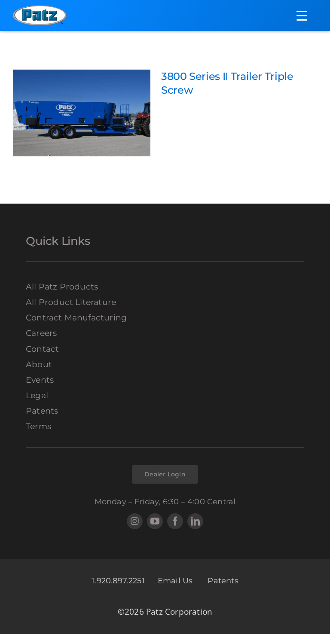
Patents (223, 580)
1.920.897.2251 (118, 580)
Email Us (176, 580)
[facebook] (175, 521)
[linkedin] (195, 521)
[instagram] (135, 521)
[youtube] (155, 521)
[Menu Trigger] (302, 15)
